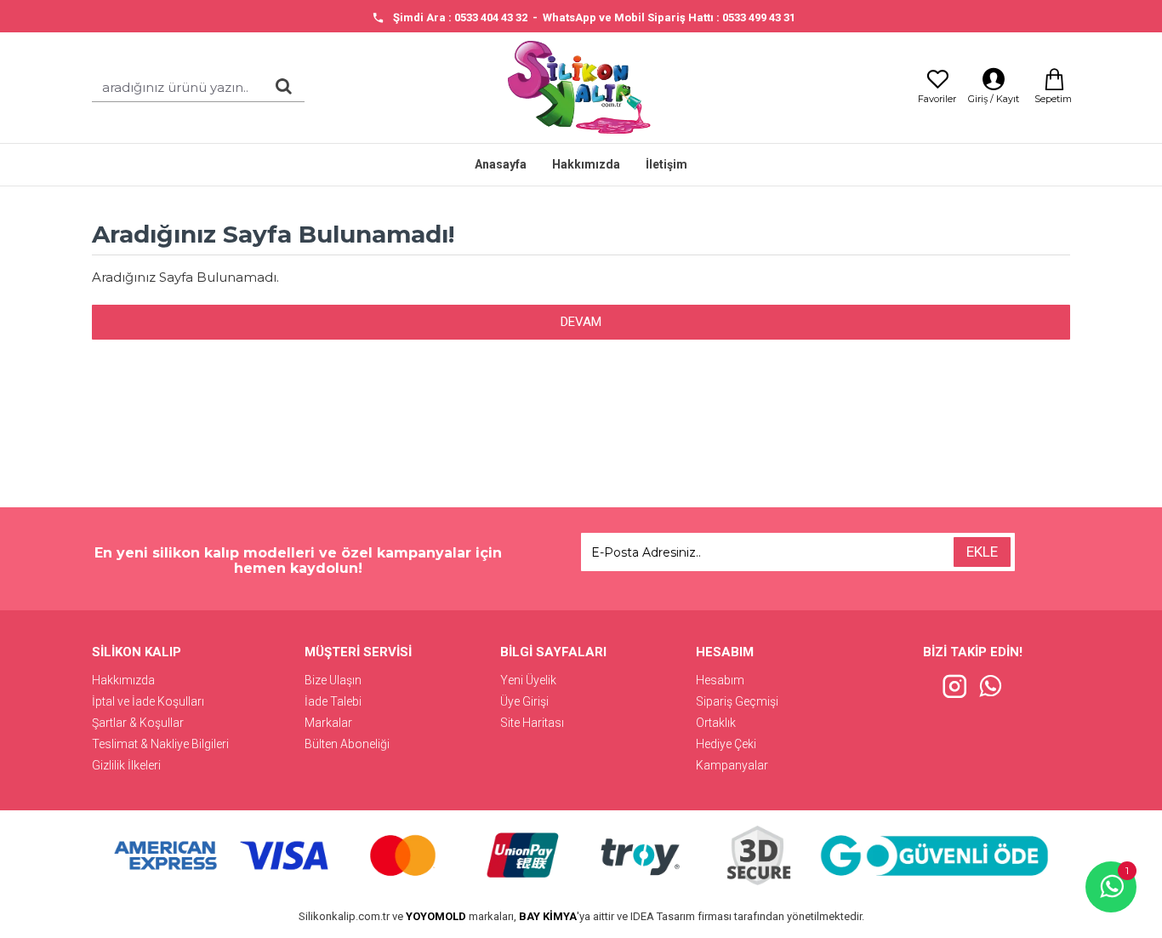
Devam (581, 321)
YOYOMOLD (436, 916)
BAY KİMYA (548, 916)
